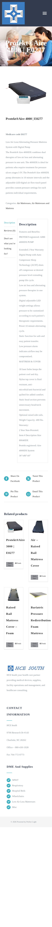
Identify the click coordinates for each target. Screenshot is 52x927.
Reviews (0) (9, 230)
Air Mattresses (24, 203)
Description (9, 222)
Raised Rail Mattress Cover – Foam (12, 620)
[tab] (9, 223)
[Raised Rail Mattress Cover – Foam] (13, 594)
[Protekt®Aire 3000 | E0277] (13, 527)
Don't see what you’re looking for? (9, 246)
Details (19, 563)
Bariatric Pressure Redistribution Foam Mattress (41, 620)
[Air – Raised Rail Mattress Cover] (38, 527)
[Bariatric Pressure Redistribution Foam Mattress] (38, 594)
